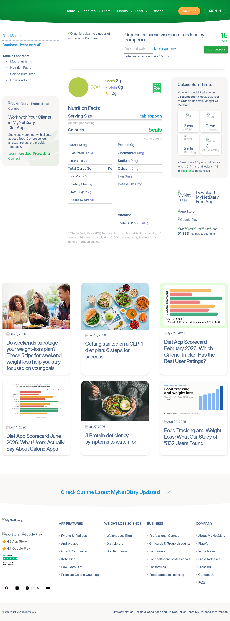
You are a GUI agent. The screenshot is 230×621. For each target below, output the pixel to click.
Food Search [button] (12, 35)
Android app (70, 543)
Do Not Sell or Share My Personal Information (198, 611)
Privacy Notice (123, 611)
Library (122, 11)
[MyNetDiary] (27, 9)
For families (157, 567)
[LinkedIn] (17, 588)
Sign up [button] (189, 11)
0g (114, 87)
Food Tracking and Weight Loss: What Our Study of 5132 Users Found (192, 436)
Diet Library (115, 543)
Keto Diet (68, 559)
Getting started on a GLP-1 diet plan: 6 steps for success (114, 350)
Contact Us (206, 575)
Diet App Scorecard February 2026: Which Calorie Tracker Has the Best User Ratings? (189, 351)
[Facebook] (6, 588)
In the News (207, 551)
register (186, 170)
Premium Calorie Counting (80, 575)
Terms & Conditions (148, 611)
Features (89, 11)
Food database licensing (166, 575)
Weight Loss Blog (119, 536)
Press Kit (204, 567)
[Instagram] (27, 588)
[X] (37, 588)
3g (113, 80)
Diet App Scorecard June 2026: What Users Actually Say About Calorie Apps (35, 442)
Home (70, 11)
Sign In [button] (215, 11)
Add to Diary (216, 49)
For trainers (157, 551)
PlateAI (203, 543)
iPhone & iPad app (74, 536)
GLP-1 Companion (74, 551)
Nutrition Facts (20, 68)
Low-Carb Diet (71, 567)
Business (156, 11)
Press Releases (209, 559)
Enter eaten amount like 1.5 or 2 (146, 56)
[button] (203, 211)
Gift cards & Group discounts (169, 543)
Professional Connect (164, 536)
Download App (20, 80)
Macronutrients (21, 61)
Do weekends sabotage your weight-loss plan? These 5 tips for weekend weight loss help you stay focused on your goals (33, 355)
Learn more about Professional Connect (29, 156)
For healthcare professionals (169, 559)
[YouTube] (48, 588)
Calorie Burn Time (23, 74)
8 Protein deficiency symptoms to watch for (110, 438)
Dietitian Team (117, 551)
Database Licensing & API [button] (22, 45)
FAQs (202, 582)
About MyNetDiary (211, 536)
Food (139, 11)
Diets (106, 11)
